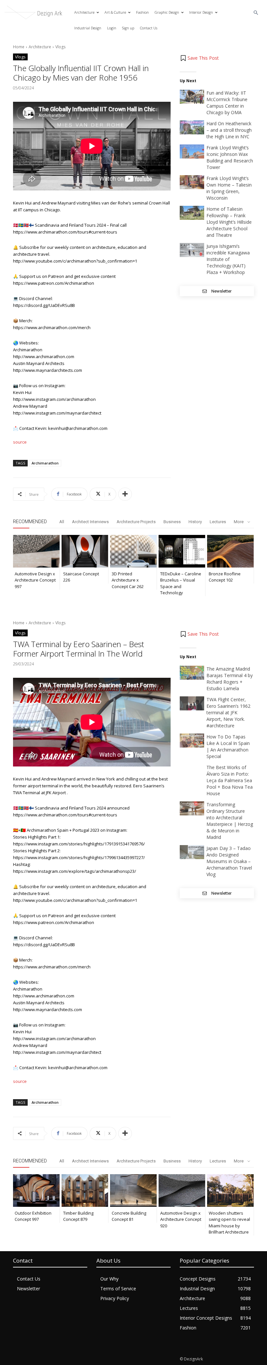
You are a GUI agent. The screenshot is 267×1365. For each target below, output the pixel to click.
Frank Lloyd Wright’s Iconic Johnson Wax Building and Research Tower (229, 157)
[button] (256, 13)
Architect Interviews (90, 521)
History (195, 521)
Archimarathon (45, 463)
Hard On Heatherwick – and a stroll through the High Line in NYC (229, 130)
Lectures (218, 521)
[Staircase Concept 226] (85, 551)
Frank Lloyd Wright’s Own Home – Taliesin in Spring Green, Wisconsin (229, 188)
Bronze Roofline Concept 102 (225, 577)
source (20, 442)
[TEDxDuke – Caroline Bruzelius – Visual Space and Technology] (182, 551)
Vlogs (60, 47)
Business (172, 521)
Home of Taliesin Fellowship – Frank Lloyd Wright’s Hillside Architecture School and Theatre (229, 222)
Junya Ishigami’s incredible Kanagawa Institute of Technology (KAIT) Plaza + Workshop (228, 259)
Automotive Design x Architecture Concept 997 (35, 580)
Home (18, 47)
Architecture (40, 47)
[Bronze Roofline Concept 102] (230, 551)
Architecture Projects (136, 521)
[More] (125, 494)
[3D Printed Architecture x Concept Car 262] (133, 551)
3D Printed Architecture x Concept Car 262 (128, 580)
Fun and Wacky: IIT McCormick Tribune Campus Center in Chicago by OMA (226, 102)
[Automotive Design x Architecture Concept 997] (36, 551)
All (61, 521)
